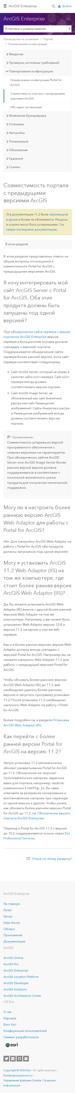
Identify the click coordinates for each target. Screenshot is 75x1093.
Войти (67, 6)
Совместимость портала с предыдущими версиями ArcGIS (37, 96)
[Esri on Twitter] (6, 1058)
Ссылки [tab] (14, 167)
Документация (14, 941)
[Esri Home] (11, 1045)
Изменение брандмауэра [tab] (27, 115)
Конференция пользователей (25, 1031)
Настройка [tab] (17, 133)
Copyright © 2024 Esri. (17, 1070)
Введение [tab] (16, 54)
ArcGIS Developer (16, 983)
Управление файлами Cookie (22, 1080)
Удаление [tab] (16, 158)
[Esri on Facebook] (13, 1058)
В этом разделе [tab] (16, 244)
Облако (9, 929)
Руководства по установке (21, 39)
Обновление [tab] (18, 150)
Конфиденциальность (17, 1075)
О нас (7, 1012)
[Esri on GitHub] (19, 1058)
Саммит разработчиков (20, 1037)
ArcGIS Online (13, 958)
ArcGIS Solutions (15, 989)
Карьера (9, 1018)
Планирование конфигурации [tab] (31, 71)
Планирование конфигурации (27, 44)
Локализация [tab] (18, 141)
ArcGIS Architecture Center (22, 996)
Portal (7, 910)
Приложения (12, 935)
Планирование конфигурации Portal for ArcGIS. (36, 82)
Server (7, 916)
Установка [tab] (16, 124)
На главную (11, 904)
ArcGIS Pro (10, 964)
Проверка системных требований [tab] (34, 63)
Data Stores (11, 923)
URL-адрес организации (26, 107)
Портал (48, 39)
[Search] (54, 6)
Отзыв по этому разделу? (52, 859)
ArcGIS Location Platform (21, 977)
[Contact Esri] (26, 1058)
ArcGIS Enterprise (23, 6)
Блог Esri (9, 1024)
